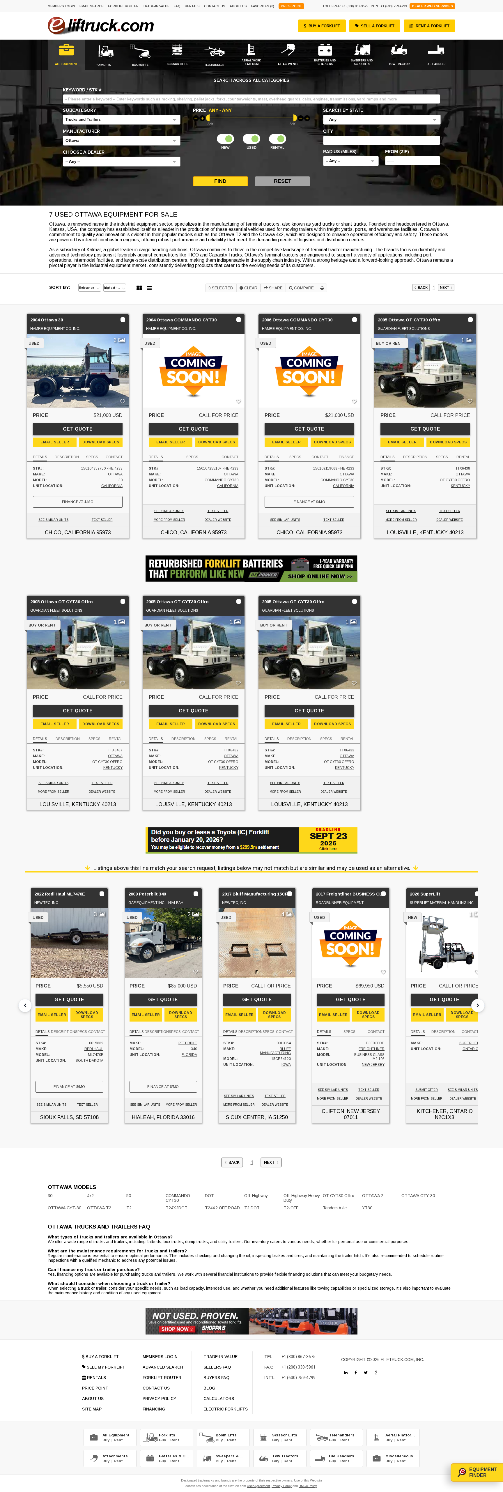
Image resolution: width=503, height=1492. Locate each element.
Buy (105, 1440)
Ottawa (115, 474)
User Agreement (258, 1486)
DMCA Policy (308, 1486)
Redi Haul (93, 1049)
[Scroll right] (478, 1005)
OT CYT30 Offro (338, 1195)
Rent (118, 1440)
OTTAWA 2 (372, 1195)
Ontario (471, 1049)
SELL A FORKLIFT (377, 26)
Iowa (286, 1065)
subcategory (79, 110)
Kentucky (460, 486)
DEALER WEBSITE (218, 519)
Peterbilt (187, 1043)
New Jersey (373, 1065)
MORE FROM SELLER (169, 519)
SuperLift (469, 1043)
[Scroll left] (25, 1005)
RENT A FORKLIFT (432, 26)
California (112, 486)
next (445, 287)
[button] (121, 120)
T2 (129, 1208)
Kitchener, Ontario (445, 1111)
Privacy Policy (282, 1486)
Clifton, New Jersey (351, 1111)
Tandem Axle (335, 1208)
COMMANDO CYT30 (178, 1198)
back (422, 287)
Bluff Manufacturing (275, 1051)
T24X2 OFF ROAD (222, 1208)
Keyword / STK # (82, 90)
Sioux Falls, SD (61, 1117)
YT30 (367, 1208)
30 (50, 1195)
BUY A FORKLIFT (324, 26)
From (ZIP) (397, 152)
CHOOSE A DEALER (84, 152)
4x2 (90, 1195)
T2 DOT (252, 1208)
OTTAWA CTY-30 (418, 1195)
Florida (189, 1055)
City (328, 131)
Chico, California (70, 532)
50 (128, 1195)
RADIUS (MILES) (339, 152)
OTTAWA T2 (99, 1208)
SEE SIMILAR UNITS (53, 519)
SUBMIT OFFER (426, 1089)
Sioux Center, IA (249, 1117)
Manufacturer (81, 131)
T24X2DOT (176, 1208)
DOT (209, 1195)
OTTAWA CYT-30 (64, 1208)
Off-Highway (256, 1195)
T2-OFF (291, 1208)
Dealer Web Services (432, 6)
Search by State (343, 110)
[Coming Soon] (345, 1373)
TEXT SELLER (102, 519)
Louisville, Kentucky (417, 532)
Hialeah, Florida (155, 1117)
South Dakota (89, 1061)
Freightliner (372, 1049)
